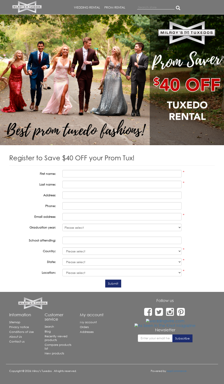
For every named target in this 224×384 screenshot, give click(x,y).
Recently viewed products (56, 338)
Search (49, 327)
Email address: (45, 216)
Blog (48, 331)
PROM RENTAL (114, 7)
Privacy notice (19, 327)
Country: (49, 251)
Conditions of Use (21, 332)
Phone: (50, 206)
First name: (48, 173)
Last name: (47, 184)
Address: (49, 195)
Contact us (16, 341)
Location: (49, 272)
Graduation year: (43, 227)
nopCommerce (177, 371)
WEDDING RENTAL (87, 7)
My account (88, 322)
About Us (15, 337)
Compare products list (58, 346)
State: (51, 262)
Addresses (87, 332)
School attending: (42, 240)
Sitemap (14, 322)
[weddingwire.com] (165, 320)
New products (54, 353)
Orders (84, 327)
